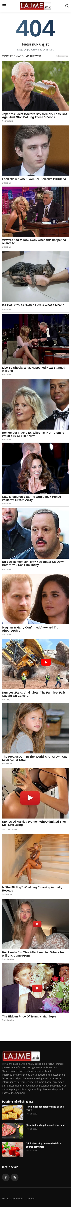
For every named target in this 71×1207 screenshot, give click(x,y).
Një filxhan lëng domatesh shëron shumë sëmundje (43, 1145)
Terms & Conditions (13, 1198)
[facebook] (6, 1177)
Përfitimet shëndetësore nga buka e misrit (45, 1108)
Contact (31, 1198)
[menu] (4, 5)
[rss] (14, 1177)
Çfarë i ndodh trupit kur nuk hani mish (45, 1125)
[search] (67, 5)
